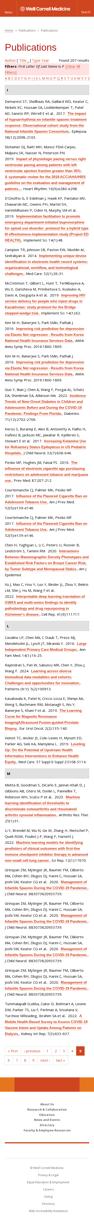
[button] (85, 8)
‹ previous (32, 1050)
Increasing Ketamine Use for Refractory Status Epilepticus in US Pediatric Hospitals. (45, 447)
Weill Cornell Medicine (47, 1150)
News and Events (47, 1120)
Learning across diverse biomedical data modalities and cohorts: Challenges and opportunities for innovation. (42, 677)
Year (45, 60)
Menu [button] (8, 12)
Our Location (7, 1084)
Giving (48, 1197)
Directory (47, 1125)
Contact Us (87, 1084)
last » (60, 1060)
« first (13, 1050)
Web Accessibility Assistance (48, 1211)
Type (36, 60)
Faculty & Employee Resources (47, 1130)
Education (47, 1115)
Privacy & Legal (48, 1175)
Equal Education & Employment (48, 1182)
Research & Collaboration (47, 1110)
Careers (48, 1189)
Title (23, 60)
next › (45, 1060)
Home (9, 30)
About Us (47, 1104)
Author (10, 60)
